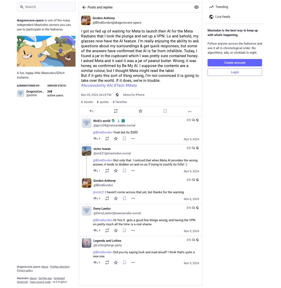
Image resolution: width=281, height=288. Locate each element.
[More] (189, 111)
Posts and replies (100, 7)
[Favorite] (140, 111)
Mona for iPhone (133, 94)
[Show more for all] (196, 7)
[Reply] (91, 111)
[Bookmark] (165, 111)
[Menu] (133, 138)
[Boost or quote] (115, 111)
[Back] (83, 7)
